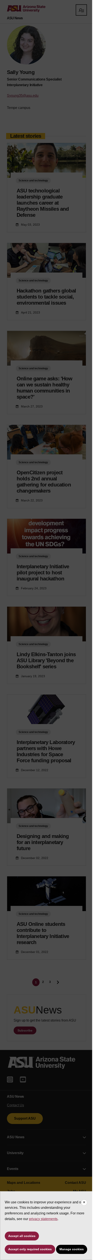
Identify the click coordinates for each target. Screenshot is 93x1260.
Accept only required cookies (30, 1249)
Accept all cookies (21, 1236)
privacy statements (43, 1219)
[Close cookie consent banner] (84, 1202)
